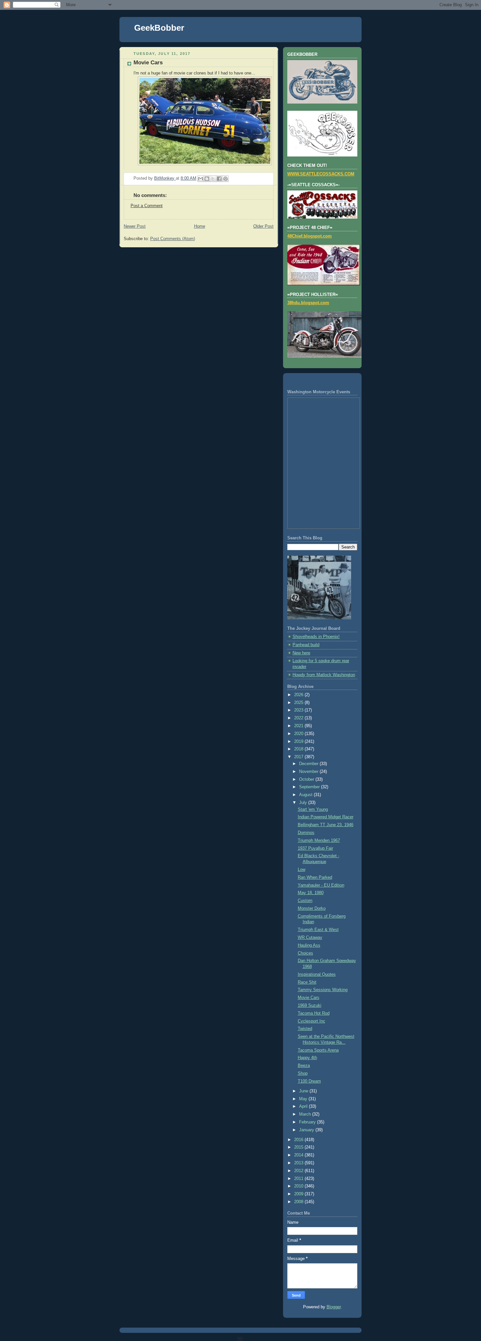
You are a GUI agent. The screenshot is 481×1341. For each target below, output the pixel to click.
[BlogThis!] (207, 178)
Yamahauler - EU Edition (321, 885)
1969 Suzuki (309, 1005)
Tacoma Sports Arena (318, 1050)
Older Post (263, 226)
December (309, 763)
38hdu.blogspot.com (308, 303)
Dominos (306, 832)
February (308, 1122)
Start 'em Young (313, 809)
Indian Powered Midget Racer (325, 817)
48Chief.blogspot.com (309, 236)
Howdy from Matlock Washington (324, 675)
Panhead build (306, 645)
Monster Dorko (312, 908)
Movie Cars (308, 997)
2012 (299, 1171)
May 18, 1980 (311, 893)
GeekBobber (159, 28)
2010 (299, 1186)
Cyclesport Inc (311, 1021)
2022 (299, 718)
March (305, 1114)
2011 (299, 1178)
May (304, 1099)
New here (301, 653)
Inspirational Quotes (317, 974)
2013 (299, 1163)
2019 (299, 741)
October (307, 779)
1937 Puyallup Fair (315, 848)
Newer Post (135, 226)
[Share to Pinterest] (225, 178)
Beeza (304, 1065)
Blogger (334, 1307)
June (304, 1091)
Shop (303, 1073)
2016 (299, 1139)
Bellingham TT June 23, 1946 (325, 825)
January (307, 1130)
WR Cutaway (310, 937)
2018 (299, 749)
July (303, 802)
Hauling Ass (309, 945)
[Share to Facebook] (219, 178)
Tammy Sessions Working (322, 990)
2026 (299, 695)
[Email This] (200, 178)
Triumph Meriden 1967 (319, 840)
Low (301, 869)
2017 (299, 757)
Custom (305, 900)
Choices (305, 953)
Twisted (305, 1028)
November (309, 771)
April (304, 1106)
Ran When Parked (315, 877)
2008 (299, 1202)
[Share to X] (213, 178)
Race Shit (307, 982)
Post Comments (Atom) (172, 239)
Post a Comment (147, 206)
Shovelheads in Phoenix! (316, 636)
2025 (299, 702)
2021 (299, 726)
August (306, 795)
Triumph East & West (318, 929)
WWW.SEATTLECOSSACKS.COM (320, 174)
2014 (299, 1155)
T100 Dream (309, 1081)
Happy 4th (307, 1057)
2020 (299, 733)
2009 (299, 1194)
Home (199, 226)
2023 (299, 710)
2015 (299, 1147)
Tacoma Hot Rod (314, 1013)
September (310, 787)
